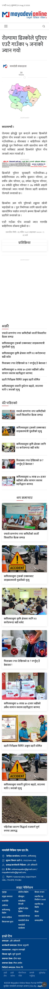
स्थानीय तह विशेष (39, 905)
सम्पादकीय (39, 920)
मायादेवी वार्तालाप (21, 926)
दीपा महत (11, 958)
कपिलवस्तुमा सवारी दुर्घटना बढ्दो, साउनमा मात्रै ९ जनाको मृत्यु (22, 388)
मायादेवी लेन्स (23, 920)
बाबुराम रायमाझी (13, 950)
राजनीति (5, 901)
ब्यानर (37, 916)
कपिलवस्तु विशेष (6, 911)
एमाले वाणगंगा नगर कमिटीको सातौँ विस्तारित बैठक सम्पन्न (24, 335)
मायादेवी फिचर (24, 916)
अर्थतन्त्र (5, 905)
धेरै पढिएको (9, 403)
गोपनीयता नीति (22, 974)
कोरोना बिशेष (23, 892)
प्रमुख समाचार (7, 896)
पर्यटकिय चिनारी (21, 902)
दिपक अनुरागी (15, 945)
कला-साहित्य (7, 917)
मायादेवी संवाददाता (18, 66)
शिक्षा (37, 911)
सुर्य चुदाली (11, 954)
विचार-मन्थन (39, 892)
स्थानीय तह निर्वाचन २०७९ (40, 898)
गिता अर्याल (12, 963)
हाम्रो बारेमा (12, 974)
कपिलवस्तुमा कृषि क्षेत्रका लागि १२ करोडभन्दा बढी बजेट (23, 355)
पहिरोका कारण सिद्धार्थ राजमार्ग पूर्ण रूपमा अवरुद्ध (21, 829)
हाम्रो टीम (5, 974)
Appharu (42, 986)
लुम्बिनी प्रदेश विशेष (23, 910)
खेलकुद (21, 896)
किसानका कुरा (7, 922)
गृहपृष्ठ (4, 892)
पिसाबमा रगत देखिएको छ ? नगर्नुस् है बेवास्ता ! (24, 363)
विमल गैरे (12, 967)
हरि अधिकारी (11, 941)
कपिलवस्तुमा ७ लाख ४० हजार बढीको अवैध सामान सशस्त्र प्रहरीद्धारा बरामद (23, 371)
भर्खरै (5, 326)
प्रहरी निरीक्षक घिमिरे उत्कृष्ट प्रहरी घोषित (21, 379)
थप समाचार (25, 498)
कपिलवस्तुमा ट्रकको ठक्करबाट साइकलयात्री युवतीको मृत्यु (23, 345)
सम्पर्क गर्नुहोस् (32, 974)
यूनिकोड (42, 973)
